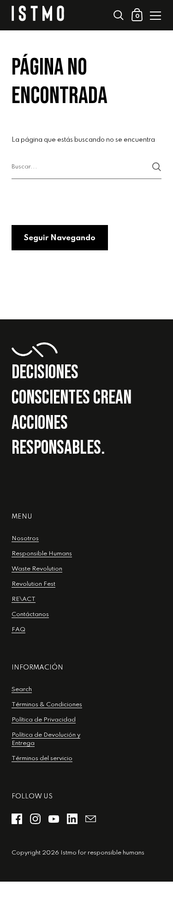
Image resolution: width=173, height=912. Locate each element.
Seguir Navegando (59, 238)
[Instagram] (35, 819)
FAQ (18, 630)
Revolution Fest (33, 584)
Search (22, 690)
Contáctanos (30, 615)
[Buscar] (156, 167)
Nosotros (25, 539)
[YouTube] (53, 819)
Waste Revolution (37, 569)
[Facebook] (16, 819)
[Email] (90, 819)
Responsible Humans (42, 554)
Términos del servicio (42, 759)
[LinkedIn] (72, 819)
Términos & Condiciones (47, 705)
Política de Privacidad (44, 720)
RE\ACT (24, 599)
